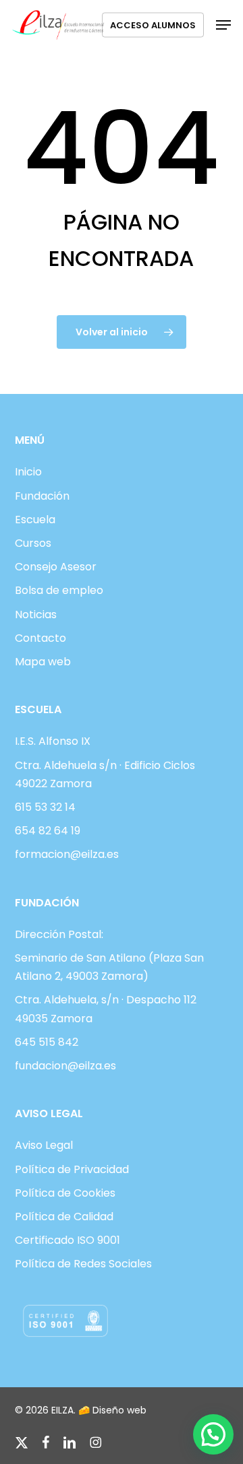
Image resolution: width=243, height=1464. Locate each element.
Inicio (28, 471)
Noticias (36, 614)
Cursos (33, 543)
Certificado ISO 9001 (67, 1240)
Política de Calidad (64, 1216)
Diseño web (119, 1410)
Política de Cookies (65, 1193)
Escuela (35, 519)
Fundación (42, 496)
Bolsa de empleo (59, 590)
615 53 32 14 (45, 807)
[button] (223, 25)
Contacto (40, 638)
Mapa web (43, 661)
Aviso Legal (44, 1145)
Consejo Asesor (56, 566)
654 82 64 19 (47, 830)
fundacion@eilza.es (65, 1065)
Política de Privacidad (72, 1169)
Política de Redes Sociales (83, 1263)
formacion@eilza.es (67, 854)
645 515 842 (46, 1042)
